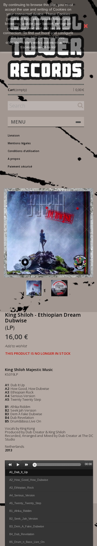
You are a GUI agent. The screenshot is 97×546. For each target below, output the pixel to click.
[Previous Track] (9, 465)
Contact (13, 174)
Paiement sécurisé (20, 166)
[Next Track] (26, 465)
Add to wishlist (16, 346)
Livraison (14, 135)
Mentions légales (19, 143)
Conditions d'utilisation (23, 151)
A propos (14, 159)
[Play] (18, 465)
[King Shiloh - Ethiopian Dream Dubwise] (37, 288)
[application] (49, 464)
